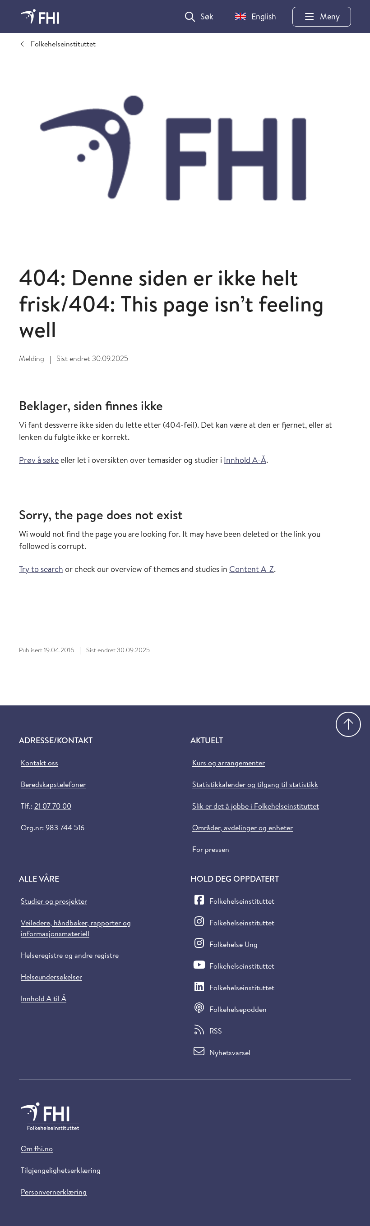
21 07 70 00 (52, 806)
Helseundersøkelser (51, 977)
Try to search (41, 569)
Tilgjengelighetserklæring (61, 1170)
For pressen (210, 849)
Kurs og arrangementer (228, 763)
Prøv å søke (39, 460)
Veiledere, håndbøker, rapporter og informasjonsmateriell (76, 928)
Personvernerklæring (54, 1192)
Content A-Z (251, 569)
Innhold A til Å (43, 998)
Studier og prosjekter (54, 901)
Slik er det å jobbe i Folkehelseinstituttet (255, 806)
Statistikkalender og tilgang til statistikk (255, 784)
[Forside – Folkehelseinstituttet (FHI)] (40, 16)
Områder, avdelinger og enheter (242, 828)
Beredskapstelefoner (53, 784)
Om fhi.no (37, 1148)
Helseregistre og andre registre (70, 955)
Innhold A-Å (245, 460)
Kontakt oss (39, 763)
